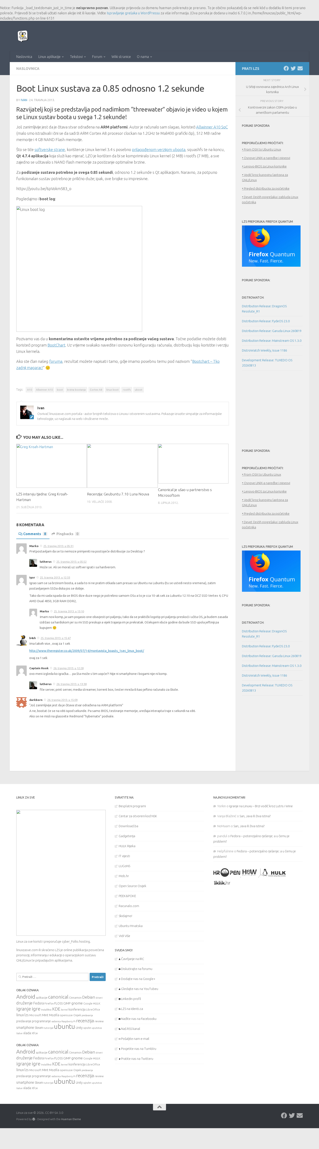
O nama (143, 57)
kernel (64, 1009)
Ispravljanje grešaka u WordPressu (133, 13)
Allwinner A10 (44, 389)
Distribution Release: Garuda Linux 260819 (271, 331)
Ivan (24, 100)
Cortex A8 (96, 389)
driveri (99, 997)
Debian (88, 997)
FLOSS (58, 1003)
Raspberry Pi (68, 1021)
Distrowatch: (253, 297)
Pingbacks (67, 534)
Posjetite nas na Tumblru (138, 1048)
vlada (27, 1033)
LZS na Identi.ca (131, 1009)
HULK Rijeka (127, 846)
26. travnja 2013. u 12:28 (68, 668)
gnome (77, 1003)
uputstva (97, 1027)
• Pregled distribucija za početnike (265, 188)
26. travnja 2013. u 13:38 (71, 683)
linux (20, 1015)
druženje (24, 1003)
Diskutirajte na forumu (136, 969)
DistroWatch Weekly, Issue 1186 (264, 350)
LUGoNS (124, 866)
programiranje (41, 1021)
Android (25, 997)
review (99, 1021)
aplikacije (42, 997)
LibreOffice (93, 1009)
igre (36, 1008)
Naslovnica (24, 57)
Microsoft (35, 1015)
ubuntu (64, 1026)
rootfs (127, 389)
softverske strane (50, 149)
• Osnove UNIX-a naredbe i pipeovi (266, 158)
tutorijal (48, 1027)
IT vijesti (124, 856)
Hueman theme (71, 1119)
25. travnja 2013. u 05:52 (71, 561)
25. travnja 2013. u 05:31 (58, 545)
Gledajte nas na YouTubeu (139, 989)
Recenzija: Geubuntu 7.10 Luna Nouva (118, 494)
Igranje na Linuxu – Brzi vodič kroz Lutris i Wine (261, 806)
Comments (34, 534)
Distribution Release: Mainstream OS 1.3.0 (271, 340)
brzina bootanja (76, 389)
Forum (97, 57)
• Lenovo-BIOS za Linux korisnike (264, 166)
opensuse (66, 1015)
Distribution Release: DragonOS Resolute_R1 (264, 308)
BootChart (56, 345)
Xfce (35, 1033)
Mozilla (54, 1015)
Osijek (77, 1015)
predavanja (87, 1015)
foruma (55, 361)
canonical (58, 996)
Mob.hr (124, 876)
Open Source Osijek (132, 886)
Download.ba (128, 826)
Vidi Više (124, 936)
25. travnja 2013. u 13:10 (69, 611)
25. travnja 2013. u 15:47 (56, 637)
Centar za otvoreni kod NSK (138, 816)
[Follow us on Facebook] (286, 68)
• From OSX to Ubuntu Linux (261, 149)
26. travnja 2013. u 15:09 (62, 699)
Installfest (46, 1009)
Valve (19, 1033)
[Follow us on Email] (300, 68)
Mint (45, 1015)
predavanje (23, 1021)
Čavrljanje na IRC (132, 959)
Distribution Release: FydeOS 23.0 (266, 321)
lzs (27, 1015)
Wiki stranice (121, 57)
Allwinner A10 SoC (212, 127)
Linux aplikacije (49, 57)
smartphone (25, 1027)
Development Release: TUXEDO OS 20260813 (267, 362)
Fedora (38, 1003)
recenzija (85, 1020)
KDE (56, 1008)
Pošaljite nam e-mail (134, 1039)
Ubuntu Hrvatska (131, 926)
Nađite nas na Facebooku (138, 1019)
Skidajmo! (125, 916)
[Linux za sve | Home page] (22, 36)
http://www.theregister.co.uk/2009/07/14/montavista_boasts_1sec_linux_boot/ (86, 651)
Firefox (49, 1003)
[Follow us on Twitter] (293, 68)
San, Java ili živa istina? (255, 816)
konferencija (77, 1009)
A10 (29, 389)
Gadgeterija (127, 836)
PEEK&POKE (127, 896)
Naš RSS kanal (130, 1029)
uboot (138, 389)
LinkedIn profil (130, 999)
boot (60, 389)
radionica (56, 1021)
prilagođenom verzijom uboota (158, 149)
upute (87, 1027)
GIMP (67, 1003)
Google (87, 1003)
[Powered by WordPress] (33, 1119)
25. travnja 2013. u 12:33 (55, 577)
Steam (39, 1027)
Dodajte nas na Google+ (137, 979)
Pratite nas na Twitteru (136, 1058)
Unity (79, 1027)
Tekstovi (76, 57)
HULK (96, 1003)
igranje (23, 1008)
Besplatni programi (132, 806)
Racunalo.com (129, 906)
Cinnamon (75, 997)
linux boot (112, 389)
